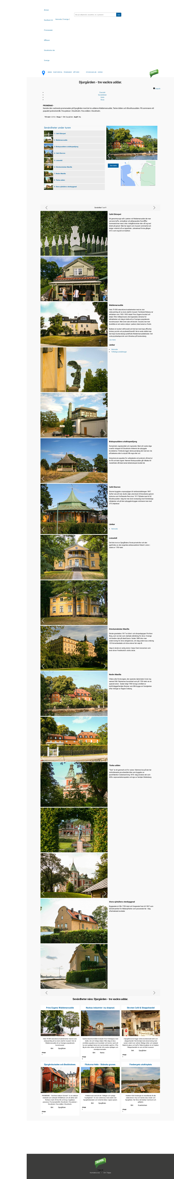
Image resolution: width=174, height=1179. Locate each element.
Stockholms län (49, 50)
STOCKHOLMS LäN (91, 72)
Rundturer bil (48, 20)
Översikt (102, 92)
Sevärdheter (102, 95)
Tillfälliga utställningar (119, 352)
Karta (102, 97)
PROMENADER (68, 72)
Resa (102, 100)
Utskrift (157, 89)
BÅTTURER (76, 72)
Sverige (46, 60)
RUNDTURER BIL (57, 72)
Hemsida (58, 19)
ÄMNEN (50, 72)
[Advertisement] (87, 1140)
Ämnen (46, 10)
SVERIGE (100, 72)
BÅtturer (47, 40)
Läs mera (112, 340)
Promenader (48, 30)
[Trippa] (100, 1168)
